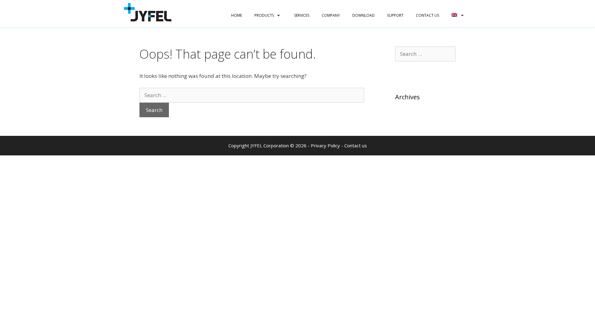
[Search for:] (251, 95)
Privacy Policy (325, 145)
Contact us (355, 145)
